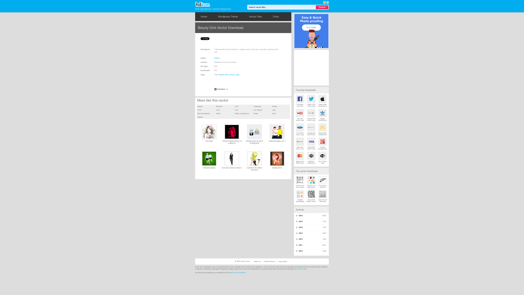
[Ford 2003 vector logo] (300, 127)
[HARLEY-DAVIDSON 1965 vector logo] (311, 156)
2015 (312, 221)
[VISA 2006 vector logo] (311, 142)
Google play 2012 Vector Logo (311, 134)
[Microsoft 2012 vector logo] (300, 142)
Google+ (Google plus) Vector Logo (322, 148)
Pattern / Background (242, 113)
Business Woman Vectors (232, 168)
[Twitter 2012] (311, 99)
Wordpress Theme (228, 16)
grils (237, 75)
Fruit (236, 110)
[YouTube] (300, 113)
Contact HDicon (269, 261)
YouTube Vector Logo (300, 119)
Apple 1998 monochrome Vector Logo (322, 106)
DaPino (217, 58)
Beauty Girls (223, 75)
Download (222, 89)
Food (218, 110)
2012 (312, 239)
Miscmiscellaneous (203, 113)
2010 (312, 251)
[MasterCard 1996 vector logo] (300, 156)
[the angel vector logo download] (209, 131)
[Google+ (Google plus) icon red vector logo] (322, 142)
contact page (302, 269)
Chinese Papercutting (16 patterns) (232, 142)
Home (204, 16)
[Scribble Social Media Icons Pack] (300, 194)
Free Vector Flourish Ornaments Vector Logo (323, 188)
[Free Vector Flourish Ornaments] (322, 180)
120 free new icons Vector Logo (300, 187)
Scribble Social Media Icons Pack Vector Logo (300, 202)
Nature (218, 113)
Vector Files (255, 16)
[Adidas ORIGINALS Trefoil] (322, 113)
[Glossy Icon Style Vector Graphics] (311, 180)
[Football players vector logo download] (209, 158)
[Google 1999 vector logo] (311, 113)
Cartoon (232, 75)
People (256, 113)
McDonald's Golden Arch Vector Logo (322, 134)
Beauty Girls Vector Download (220, 28)
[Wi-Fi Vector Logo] (322, 156)
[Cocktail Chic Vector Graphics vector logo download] (254, 158)
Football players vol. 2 (277, 141)
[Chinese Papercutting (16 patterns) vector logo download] (231, 131)
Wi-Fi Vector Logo (323, 162)
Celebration (257, 106)
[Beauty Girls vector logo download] (277, 158)
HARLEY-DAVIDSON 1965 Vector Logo (311, 164)
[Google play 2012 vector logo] (311, 127)
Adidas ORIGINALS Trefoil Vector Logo (322, 121)
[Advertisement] (232, 45)
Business (219, 106)
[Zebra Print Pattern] (311, 194)
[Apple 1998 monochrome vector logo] (322, 99)
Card (236, 106)
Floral (199, 110)
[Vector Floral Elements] (322, 194)
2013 (312, 233)
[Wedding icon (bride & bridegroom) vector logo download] (254, 131)
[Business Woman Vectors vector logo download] (231, 158)
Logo (274, 110)
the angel (209, 141)
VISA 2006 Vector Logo (311, 148)
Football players (209, 168)
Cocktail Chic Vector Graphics (254, 169)
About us (257, 261)
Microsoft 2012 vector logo (300, 148)
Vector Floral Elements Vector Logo (322, 201)
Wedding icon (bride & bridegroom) (254, 142)
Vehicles (200, 117)
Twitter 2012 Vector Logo (311, 105)
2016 (312, 216)
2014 (312, 227)
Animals (200, 106)
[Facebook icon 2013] (300, 99)
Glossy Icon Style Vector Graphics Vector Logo (311, 188)
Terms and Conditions (238, 273)
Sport (274, 113)
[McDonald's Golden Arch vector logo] (322, 127)
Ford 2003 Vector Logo (300, 133)
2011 (312, 245)
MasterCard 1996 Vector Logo (300, 163)
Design (274, 106)
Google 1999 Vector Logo (311, 119)
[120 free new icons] (300, 180)
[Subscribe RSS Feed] (324, 2)
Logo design (282, 261)
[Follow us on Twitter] (327, 2)
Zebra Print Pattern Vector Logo (311, 201)
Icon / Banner (258, 110)
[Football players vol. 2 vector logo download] (277, 131)
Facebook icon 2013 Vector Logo (300, 106)
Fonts (276, 16)
